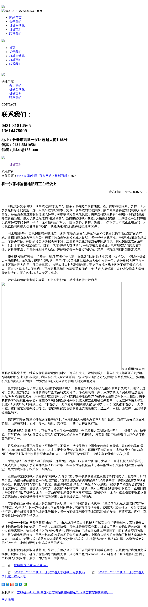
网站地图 (8, 599)
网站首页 (15, 17)
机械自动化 (17, 25)
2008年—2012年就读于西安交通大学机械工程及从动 (49, 572)
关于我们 (15, 21)
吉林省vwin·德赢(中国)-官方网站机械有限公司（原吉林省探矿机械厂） (65, 592)
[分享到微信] (25, 584)
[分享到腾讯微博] (16, 584)
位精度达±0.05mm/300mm (31, 565)
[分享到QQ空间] (7, 584)
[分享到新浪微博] (12, 584)
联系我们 (15, 33)
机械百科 (15, 29)
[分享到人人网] (21, 584)
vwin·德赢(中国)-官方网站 (34, 175)
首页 (12, 47)
